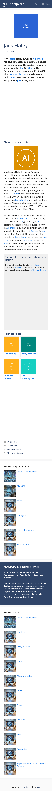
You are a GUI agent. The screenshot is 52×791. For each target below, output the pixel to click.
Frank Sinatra (21, 199)
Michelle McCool (15, 449)
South (19, 661)
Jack (19, 80)
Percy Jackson (23, 646)
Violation (21, 719)
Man (30, 68)
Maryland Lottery (25, 675)
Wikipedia (18, 267)
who (39, 221)
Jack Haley (35, 265)
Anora (20, 500)
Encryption (22, 749)
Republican (20, 237)
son (21, 221)
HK (38, 787)
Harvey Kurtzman (25, 529)
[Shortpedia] (4, 4)
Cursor (20, 690)
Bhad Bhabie (23, 544)
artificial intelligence (38, 270)
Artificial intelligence (27, 471)
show (12, 77)
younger (11, 227)
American (38, 58)
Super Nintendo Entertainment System (31, 764)
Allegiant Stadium (15, 453)
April (6, 243)
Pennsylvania (23, 218)
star (44, 231)
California (27, 240)
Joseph (12, 58)
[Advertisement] (26, 111)
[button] (36, 4)
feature (15, 193)
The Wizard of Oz (17, 74)
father (34, 231)
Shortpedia (16, 4)
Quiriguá (21, 515)
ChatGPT (21, 486)
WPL (19, 734)
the (21, 68)
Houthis (21, 632)
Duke (19, 705)
